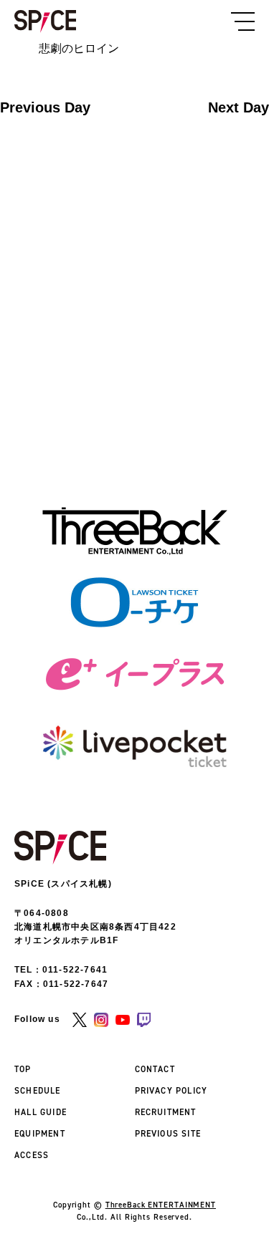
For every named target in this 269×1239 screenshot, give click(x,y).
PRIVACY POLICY (171, 1090)
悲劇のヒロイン (79, 48)
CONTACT (155, 1069)
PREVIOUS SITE (168, 1133)
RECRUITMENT (166, 1112)
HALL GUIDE (40, 1112)
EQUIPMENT (39, 1133)
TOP (23, 1069)
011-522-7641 (75, 970)
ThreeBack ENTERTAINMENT (160, 1205)
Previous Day (45, 107)
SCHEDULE (37, 1090)
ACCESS (31, 1155)
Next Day (238, 107)
